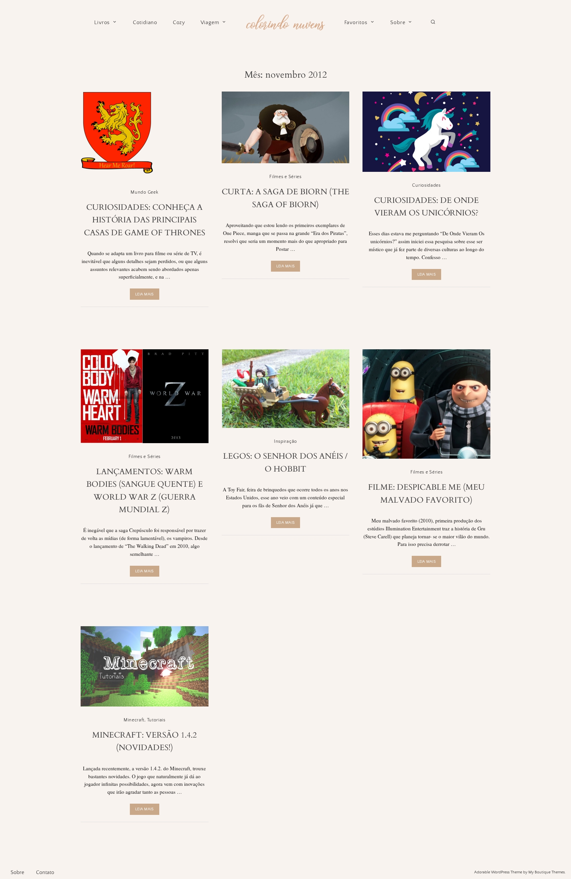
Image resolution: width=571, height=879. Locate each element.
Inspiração (285, 441)
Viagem (210, 22)
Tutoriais (156, 720)
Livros (102, 22)
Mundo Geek (144, 192)
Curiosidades (426, 185)
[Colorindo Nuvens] (285, 21)
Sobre (397, 22)
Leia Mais (144, 294)
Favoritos (355, 22)
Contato (45, 872)
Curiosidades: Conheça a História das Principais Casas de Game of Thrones (144, 220)
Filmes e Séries (285, 176)
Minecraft (134, 720)
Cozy (179, 22)
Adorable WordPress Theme (498, 872)
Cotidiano (145, 22)
